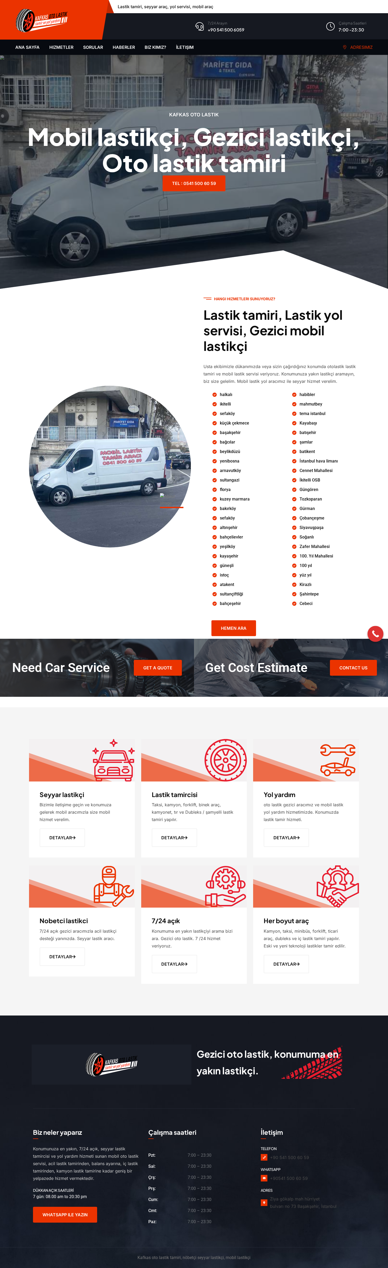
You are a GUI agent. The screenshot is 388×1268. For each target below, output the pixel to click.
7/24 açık (166, 920)
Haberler (124, 47)
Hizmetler (61, 47)
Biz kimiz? (155, 47)
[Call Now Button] (375, 634)
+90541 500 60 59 (289, 1178)
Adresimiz (361, 47)
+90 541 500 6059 (226, 29)
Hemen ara (234, 628)
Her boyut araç (286, 920)
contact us (353, 667)
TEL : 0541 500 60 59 (194, 183)
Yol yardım (279, 794)
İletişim (185, 47)
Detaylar (60, 837)
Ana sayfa (27, 47)
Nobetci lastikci (64, 920)
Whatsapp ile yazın (65, 1214)
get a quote (157, 667)
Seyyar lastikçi (62, 794)
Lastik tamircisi (174, 794)
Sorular (93, 47)
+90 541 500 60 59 (289, 1157)
